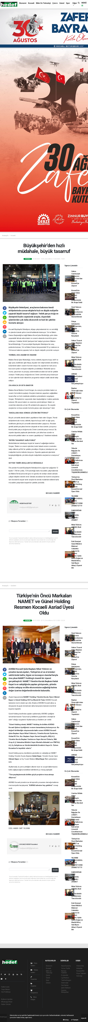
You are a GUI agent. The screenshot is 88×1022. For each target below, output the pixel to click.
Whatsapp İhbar (6, 1002)
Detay (66, 1020)
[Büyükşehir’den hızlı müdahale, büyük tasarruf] (31, 283)
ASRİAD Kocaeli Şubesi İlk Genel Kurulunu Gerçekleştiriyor (77, 378)
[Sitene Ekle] (6, 979)
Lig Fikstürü (65, 978)
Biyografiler (80, 971)
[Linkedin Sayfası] (18, 974)
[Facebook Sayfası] (2, 974)
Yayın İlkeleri (5, 989)
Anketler (79, 968)
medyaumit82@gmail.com (28, 507)
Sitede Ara (80, 966)
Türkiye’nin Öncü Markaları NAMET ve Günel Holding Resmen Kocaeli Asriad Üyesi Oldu (77, 484)
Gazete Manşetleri (65, 991)
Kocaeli (31, 3)
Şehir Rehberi (66, 988)
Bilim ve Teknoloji (43, 3)
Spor (68, 3)
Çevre (55, 3)
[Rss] (22, 974)
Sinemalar (64, 983)
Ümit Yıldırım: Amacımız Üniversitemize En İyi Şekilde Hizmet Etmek (77, 312)
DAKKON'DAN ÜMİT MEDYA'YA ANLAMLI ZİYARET (76, 515)
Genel (61, 3)
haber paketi (4, 1019)
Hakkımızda (5, 987)
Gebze (48, 983)
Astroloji (79, 976)
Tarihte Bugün (66, 980)
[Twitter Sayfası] (6, 974)
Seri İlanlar (65, 985)
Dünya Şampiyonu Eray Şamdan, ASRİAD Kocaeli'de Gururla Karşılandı (76, 329)
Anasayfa (5, 235)
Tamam (75, 1020)
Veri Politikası (5, 992)
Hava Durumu (66, 966)
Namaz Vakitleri (64, 972)
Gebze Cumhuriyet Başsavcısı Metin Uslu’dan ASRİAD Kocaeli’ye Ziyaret (76, 278)
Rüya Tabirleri (81, 973)
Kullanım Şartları (6, 999)
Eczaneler (64, 975)
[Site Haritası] (2, 979)
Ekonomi (22, 3)
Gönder (55, 531)
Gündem (13, 586)
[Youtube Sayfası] (14, 974)
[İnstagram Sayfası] (10, 974)
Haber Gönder (6, 1004)
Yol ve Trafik (65, 968)
